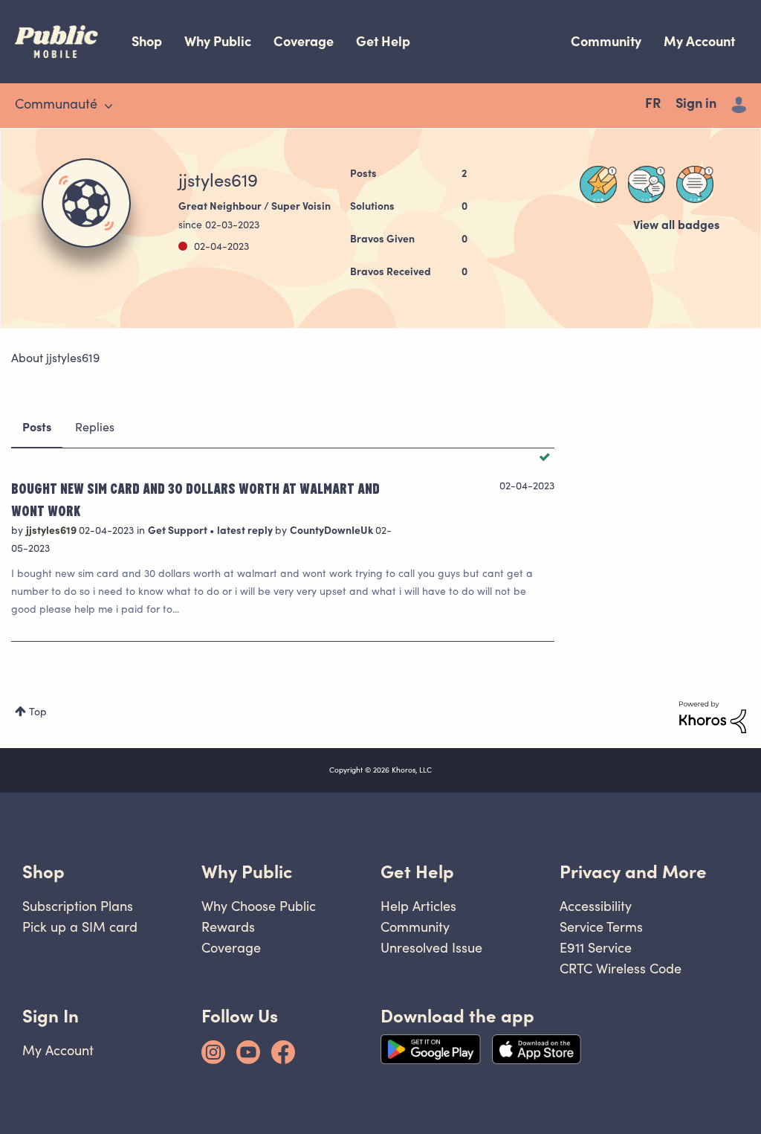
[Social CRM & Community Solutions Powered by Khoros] (712, 717)
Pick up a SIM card (79, 926)
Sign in (696, 105)
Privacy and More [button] (633, 871)
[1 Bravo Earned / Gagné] (598, 184)
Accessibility (596, 906)
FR (653, 105)
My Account (699, 41)
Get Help (383, 41)
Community (606, 41)
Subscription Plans (77, 906)
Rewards (228, 926)
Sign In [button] (50, 1016)
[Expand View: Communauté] (108, 106)
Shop (147, 41)
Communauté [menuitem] (56, 105)
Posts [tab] (36, 428)
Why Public (217, 41)
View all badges (676, 226)
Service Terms (601, 926)
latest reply (246, 531)
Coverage (303, 41)
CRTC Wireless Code (620, 968)
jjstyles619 (52, 531)
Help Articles (418, 906)
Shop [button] (43, 871)
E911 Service (596, 947)
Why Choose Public (258, 906)
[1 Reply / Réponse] (646, 184)
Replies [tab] (94, 428)
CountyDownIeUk (332, 531)
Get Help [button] (417, 871)
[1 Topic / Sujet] (694, 184)
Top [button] (38, 713)
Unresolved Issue (431, 947)
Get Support (179, 531)
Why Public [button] (246, 871)
